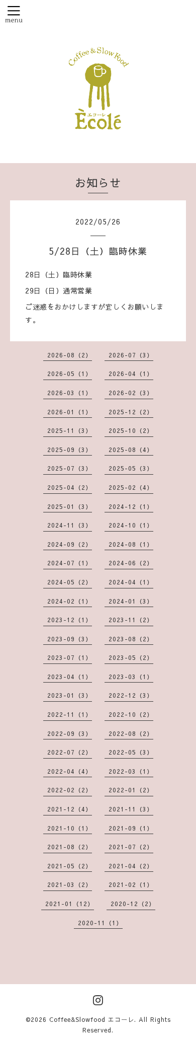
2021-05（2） (69, 866)
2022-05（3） (131, 752)
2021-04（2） (131, 866)
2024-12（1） (131, 506)
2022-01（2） (131, 790)
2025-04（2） (69, 487)
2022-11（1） (69, 714)
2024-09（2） (69, 544)
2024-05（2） (69, 582)
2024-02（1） (69, 601)
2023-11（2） (131, 620)
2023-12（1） (69, 620)
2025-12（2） (131, 412)
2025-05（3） (131, 468)
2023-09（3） (69, 639)
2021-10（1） (69, 828)
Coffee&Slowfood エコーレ (91, 1019)
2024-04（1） (131, 582)
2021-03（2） (69, 884)
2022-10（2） (131, 714)
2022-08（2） (131, 733)
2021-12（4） (69, 809)
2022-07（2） (69, 752)
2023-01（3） (69, 695)
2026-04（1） (131, 373)
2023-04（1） (69, 677)
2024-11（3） (69, 525)
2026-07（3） (131, 355)
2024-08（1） (131, 544)
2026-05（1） (69, 373)
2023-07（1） (69, 657)
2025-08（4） (131, 449)
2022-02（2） (69, 790)
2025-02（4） (131, 487)
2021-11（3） (131, 809)
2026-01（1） (69, 412)
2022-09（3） (69, 733)
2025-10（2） (131, 430)
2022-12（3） (131, 695)
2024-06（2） (131, 563)
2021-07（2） (131, 847)
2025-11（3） (69, 430)
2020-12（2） (133, 904)
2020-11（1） (100, 923)
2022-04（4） (69, 771)
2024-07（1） (69, 563)
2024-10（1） (131, 525)
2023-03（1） (131, 677)
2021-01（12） (69, 904)
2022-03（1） (131, 771)
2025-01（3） (69, 506)
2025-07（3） (69, 468)
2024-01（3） (131, 601)
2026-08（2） (69, 355)
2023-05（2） (131, 657)
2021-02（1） (131, 884)
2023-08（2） (131, 639)
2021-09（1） (131, 828)
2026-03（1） (69, 393)
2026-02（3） (131, 393)
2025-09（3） (69, 449)
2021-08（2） (69, 847)
